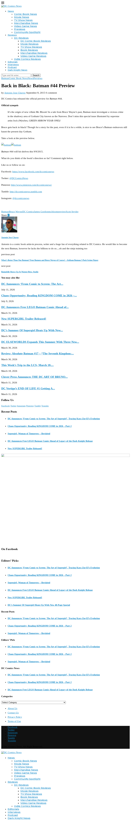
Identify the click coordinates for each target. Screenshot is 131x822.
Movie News (21, 17)
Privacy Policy (15, 717)
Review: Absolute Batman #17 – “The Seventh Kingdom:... (37, 353)
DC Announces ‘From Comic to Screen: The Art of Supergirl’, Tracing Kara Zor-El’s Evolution (54, 419)
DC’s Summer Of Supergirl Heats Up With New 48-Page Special (39, 605)
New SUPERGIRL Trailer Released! (23, 318)
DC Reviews (21, 37)
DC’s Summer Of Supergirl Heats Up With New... (32, 330)
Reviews (12, 35)
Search (36, 75)
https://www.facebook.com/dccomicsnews (33, 171)
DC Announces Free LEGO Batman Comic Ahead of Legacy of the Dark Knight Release (50, 441)
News (11, 11)
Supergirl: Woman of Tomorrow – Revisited (29, 433)
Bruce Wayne (15, 211)
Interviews (13, 64)
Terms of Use (14, 721)
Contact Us (13, 712)
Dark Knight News (17, 70)
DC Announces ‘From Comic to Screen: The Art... (32, 283)
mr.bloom (53, 211)
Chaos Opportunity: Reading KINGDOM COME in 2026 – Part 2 (40, 426)
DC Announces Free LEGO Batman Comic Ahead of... (35, 307)
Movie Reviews (29, 43)
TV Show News (23, 20)
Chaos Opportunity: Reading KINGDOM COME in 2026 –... (39, 295)
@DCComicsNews (18, 178)
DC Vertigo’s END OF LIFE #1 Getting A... (28, 388)
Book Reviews (29, 49)
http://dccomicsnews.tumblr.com (26, 191)
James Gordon (41, 211)
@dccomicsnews (20, 198)
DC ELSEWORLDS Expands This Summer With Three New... (40, 341)
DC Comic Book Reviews (35, 40)
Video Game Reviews (33, 56)
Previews (19, 29)
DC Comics (28, 211)
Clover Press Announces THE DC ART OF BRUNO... (34, 376)
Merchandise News (26, 23)
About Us (12, 708)
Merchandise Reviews (33, 52)
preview (62, 211)
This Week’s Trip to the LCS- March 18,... (27, 365)
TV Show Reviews (31, 46)
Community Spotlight (27, 32)
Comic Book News (25, 14)
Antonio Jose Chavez (15, 93)
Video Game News (25, 26)
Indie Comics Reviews (27, 59)
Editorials (13, 62)
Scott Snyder (72, 211)
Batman (5, 211)
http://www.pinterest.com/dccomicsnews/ (31, 185)
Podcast (12, 67)
